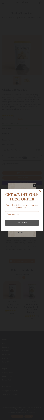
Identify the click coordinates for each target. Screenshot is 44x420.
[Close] (40, 191)
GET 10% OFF (22, 223)
